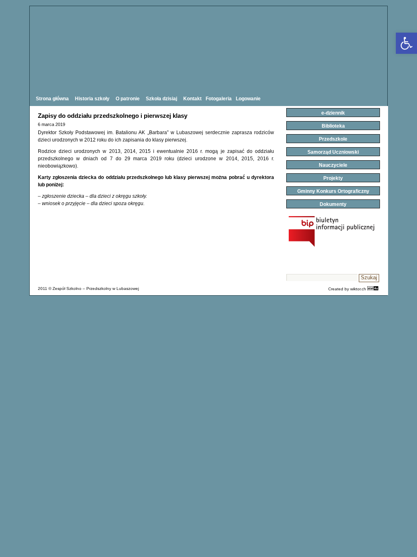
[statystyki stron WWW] (372, 289)
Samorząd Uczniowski (333, 152)
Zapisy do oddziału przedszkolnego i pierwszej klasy (112, 115)
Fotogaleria (219, 99)
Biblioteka (333, 126)
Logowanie (248, 99)
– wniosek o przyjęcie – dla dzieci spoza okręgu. (91, 203)
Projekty (333, 178)
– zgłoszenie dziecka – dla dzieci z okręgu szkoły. (92, 196)
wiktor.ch (358, 289)
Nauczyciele (333, 165)
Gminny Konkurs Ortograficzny (333, 191)
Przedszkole (333, 139)
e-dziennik (333, 113)
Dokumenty (333, 204)
